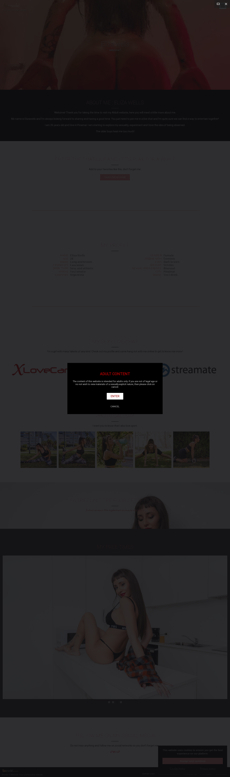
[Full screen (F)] (218, 4)
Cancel (115, 406)
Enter (115, 396)
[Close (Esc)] (226, 4)
